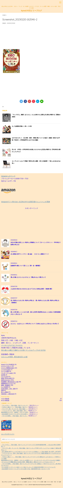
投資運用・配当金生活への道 (9, 381)
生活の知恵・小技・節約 (8, 388)
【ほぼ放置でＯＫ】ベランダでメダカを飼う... (14, 414)
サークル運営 (5, 371)
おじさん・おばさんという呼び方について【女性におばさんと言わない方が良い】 (35, 323)
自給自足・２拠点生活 (7, 394)
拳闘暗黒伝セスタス (7, 383)
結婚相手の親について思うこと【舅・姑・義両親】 (26, 265)
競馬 (2, 390)
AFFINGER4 (48, 484)
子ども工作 (4, 376)
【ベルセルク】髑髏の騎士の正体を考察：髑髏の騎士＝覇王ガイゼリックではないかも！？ (28, 462)
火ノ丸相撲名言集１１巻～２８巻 (22, 126)
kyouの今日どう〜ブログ (31, 11)
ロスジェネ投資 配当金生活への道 (14, 357)
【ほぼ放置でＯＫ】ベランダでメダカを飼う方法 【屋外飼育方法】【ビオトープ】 (25, 469)
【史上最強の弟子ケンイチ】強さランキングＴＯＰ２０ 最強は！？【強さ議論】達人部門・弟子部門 (31, 451)
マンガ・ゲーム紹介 (7, 373)
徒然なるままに (5, 380)
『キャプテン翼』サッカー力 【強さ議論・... (14, 409)
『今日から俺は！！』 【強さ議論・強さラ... (14, 407)
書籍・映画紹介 (5, 385)
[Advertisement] (31, 36)
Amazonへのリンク (8, 176)
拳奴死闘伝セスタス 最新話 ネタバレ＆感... (14, 412)
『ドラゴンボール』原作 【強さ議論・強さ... (14, 410)
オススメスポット (6, 366)
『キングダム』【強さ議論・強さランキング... (14, 405)
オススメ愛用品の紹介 (7, 368)
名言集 (3, 375)
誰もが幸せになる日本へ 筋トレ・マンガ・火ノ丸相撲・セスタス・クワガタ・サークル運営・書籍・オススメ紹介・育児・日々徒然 (31, 481)
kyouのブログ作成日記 (8, 364)
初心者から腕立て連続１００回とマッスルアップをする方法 (23, 350)
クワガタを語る (5, 369)
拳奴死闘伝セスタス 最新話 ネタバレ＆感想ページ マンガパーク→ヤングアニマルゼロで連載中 (30, 460)
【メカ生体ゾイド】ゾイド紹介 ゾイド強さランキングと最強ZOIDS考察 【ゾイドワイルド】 (28, 467)
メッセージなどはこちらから (12, 345)
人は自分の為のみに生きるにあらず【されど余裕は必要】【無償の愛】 (32, 289)
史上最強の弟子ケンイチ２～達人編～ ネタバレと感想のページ (30, 254)
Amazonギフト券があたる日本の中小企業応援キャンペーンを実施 (25, 202)
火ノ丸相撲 (4, 387)
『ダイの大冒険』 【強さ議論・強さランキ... (14, 416)
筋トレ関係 (4, 392)
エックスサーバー (7, 434)
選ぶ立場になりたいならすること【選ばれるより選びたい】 (28, 277)
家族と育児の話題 (6, 378)
